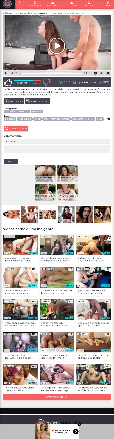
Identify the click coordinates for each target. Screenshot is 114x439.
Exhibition (23, 112)
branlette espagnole (83, 119)
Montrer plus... (57, 397)
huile (99, 119)
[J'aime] (8, 82)
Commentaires (16, 128)
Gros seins (10, 112)
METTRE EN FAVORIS (39, 101)
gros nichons (24, 119)
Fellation (36, 112)
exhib (37, 119)
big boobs (10, 119)
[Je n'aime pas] (46, 82)
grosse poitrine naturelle (56, 119)
